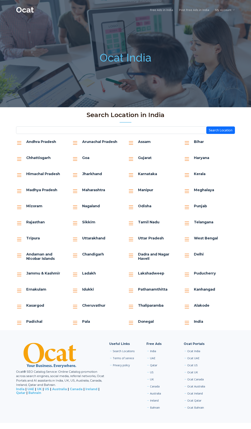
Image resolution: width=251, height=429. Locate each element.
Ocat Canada (195, 379)
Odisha (144, 206)
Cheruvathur (93, 305)
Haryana (201, 158)
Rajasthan (35, 222)
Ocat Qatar (194, 400)
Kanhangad (204, 289)
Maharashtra (93, 190)
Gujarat (145, 158)
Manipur (145, 190)
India (198, 321)
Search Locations (124, 351)
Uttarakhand (93, 238)
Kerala (200, 174)
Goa (85, 158)
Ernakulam (36, 289)
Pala (86, 321)
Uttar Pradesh (151, 238)
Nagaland (91, 206)
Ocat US (192, 365)
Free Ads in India (161, 10)
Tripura (33, 238)
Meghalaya (204, 190)
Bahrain (34, 393)
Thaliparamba (151, 305)
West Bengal (206, 238)
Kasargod (35, 305)
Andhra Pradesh (41, 142)
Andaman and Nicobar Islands (40, 256)
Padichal (34, 321)
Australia (59, 389)
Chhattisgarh (38, 158)
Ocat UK (192, 372)
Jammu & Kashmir (43, 273)
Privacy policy (121, 365)
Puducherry (205, 273)
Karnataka (147, 174)
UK (39, 389)
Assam (144, 142)
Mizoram (34, 206)
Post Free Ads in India (194, 10)
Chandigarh (93, 254)
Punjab (200, 206)
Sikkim (88, 222)
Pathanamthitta (152, 289)
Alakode (201, 305)
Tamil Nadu (148, 222)
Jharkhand (92, 174)
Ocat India (125, 57)
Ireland (91, 389)
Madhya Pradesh (41, 190)
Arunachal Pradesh (99, 142)
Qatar (20, 393)
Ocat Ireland (195, 393)
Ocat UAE (193, 358)
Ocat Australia (196, 386)
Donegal (146, 321)
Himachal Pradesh (43, 174)
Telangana (203, 222)
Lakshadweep (151, 273)
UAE (30, 389)
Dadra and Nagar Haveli (153, 256)
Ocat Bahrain (195, 407)
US (47, 389)
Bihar (199, 142)
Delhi (199, 254)
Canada (76, 389)
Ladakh (89, 273)
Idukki (88, 289)
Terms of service (123, 358)
